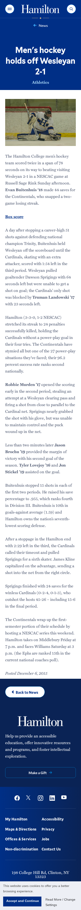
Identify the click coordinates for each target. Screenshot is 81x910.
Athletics (40, 82)
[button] (9, 9)
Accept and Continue (22, 901)
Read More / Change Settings (60, 902)
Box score (14, 216)
